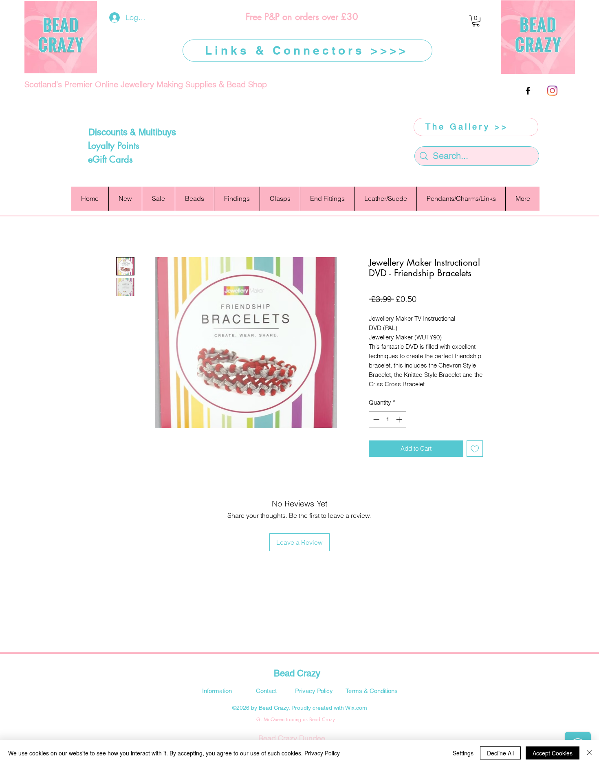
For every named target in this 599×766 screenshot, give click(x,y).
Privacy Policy (322, 753)
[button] (475, 20)
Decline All (500, 753)
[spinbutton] (387, 419)
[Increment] (399, 419)
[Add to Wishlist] (475, 448)
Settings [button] (463, 753)
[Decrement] (375, 419)
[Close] (589, 752)
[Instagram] (552, 91)
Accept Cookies (553, 753)
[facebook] (528, 91)
